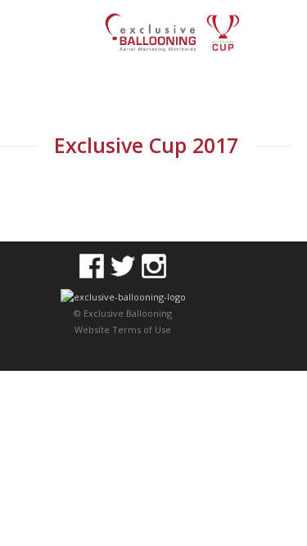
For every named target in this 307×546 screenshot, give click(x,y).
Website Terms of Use (122, 329)
